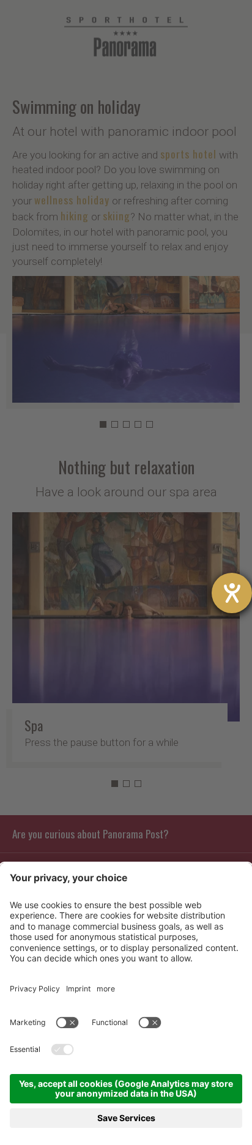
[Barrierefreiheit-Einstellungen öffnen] (232, 593)
